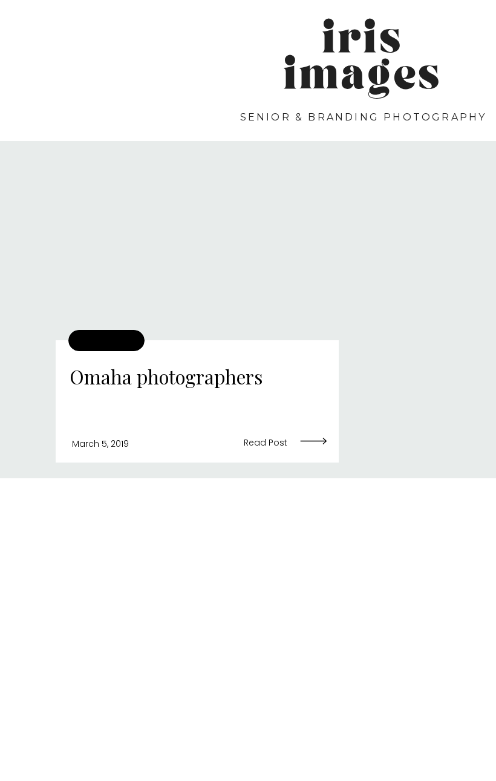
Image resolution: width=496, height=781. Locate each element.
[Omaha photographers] (197, 247)
